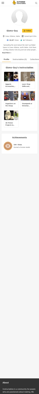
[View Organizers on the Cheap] (11, 96)
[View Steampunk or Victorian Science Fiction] (28, 96)
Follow (28, 31)
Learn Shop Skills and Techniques (26, 85)
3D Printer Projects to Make (9, 124)
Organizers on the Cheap (10, 104)
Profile (6, 59)
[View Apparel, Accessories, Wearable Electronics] (11, 77)
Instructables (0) (20, 59)
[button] (3, 3)
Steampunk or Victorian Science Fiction (27, 104)
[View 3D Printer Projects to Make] (11, 115)
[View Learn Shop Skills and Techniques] (28, 77)
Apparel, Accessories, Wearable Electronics (9, 85)
